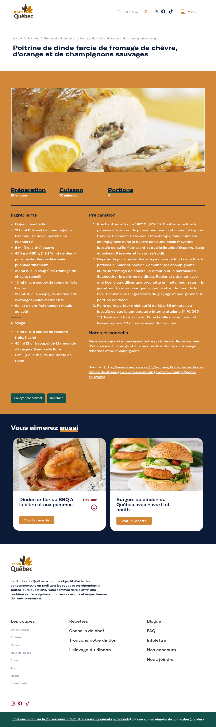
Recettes (33, 38)
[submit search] (146, 11)
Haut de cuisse (21, 652)
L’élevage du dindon (90, 649)
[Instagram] (155, 11)
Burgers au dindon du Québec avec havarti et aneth (143, 504)
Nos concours (161, 649)
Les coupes (23, 621)
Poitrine (16, 637)
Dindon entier (20, 629)
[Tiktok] (171, 11)
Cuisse (15, 645)
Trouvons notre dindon (93, 640)
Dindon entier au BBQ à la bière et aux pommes (46, 502)
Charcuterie (19, 683)
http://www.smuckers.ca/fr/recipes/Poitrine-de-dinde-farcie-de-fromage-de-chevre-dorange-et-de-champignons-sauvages (146, 372)
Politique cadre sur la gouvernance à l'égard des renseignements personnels (71, 719)
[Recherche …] (129, 11)
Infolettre (156, 640)
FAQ (151, 630)
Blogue (154, 621)
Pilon (14, 660)
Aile (13, 668)
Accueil (17, 38)
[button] (189, 11)
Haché (15, 675)
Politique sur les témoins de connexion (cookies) (167, 719)
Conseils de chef (86, 630)
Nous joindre (160, 659)
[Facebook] (163, 11)
